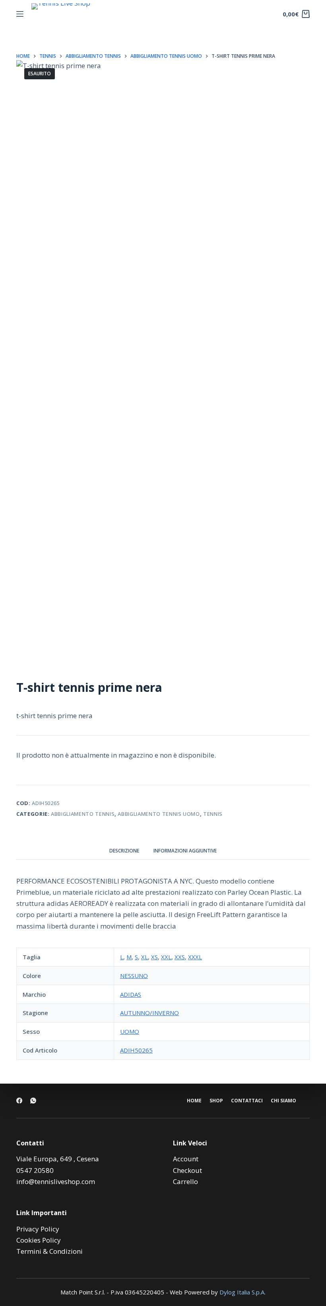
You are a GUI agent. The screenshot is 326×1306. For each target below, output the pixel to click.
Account (185, 1158)
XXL (166, 957)
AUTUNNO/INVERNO (149, 1013)
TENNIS (213, 813)
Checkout (187, 1170)
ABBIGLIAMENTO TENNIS (82, 813)
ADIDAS (130, 994)
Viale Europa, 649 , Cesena (57, 1158)
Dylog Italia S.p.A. (242, 1292)
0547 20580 (35, 1170)
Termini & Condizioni (49, 1251)
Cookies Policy (38, 1240)
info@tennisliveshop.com (55, 1181)
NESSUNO (134, 976)
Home (194, 1101)
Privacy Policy (37, 1228)
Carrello (185, 1181)
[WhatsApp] (33, 1101)
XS (154, 957)
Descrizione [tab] (124, 850)
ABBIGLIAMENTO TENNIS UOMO (159, 813)
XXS (180, 957)
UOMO (129, 1031)
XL (144, 957)
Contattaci (247, 1101)
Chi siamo (283, 1101)
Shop (216, 1101)
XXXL (195, 957)
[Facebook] (19, 1101)
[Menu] (19, 14)
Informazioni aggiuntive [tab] (185, 850)
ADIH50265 (136, 1050)
